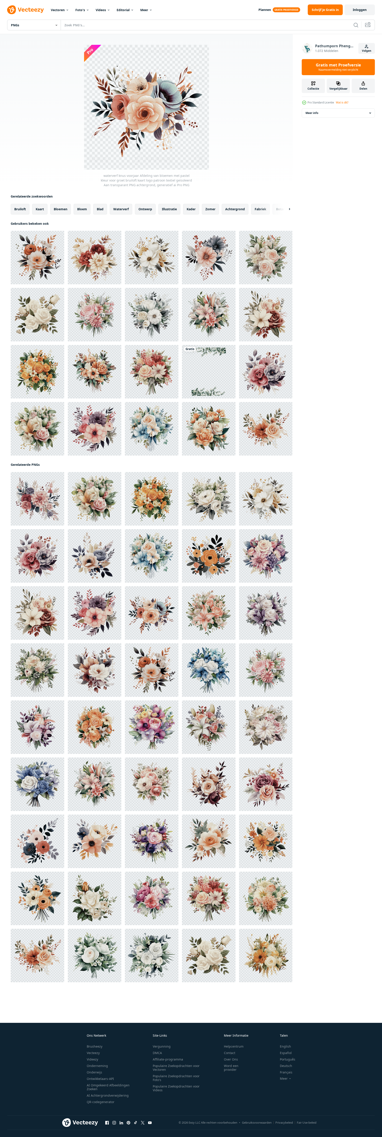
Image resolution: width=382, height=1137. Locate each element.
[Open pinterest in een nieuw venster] (128, 1123)
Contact (229, 1053)
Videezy (92, 1059)
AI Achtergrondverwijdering (108, 1095)
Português (287, 1059)
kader (191, 209)
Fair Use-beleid (306, 1122)
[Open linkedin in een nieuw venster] (121, 1123)
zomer (210, 209)
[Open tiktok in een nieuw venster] (135, 1123)
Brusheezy (94, 1046)
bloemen (60, 209)
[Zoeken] (356, 25)
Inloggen (360, 10)
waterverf (121, 209)
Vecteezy (93, 1053)
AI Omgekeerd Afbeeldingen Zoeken (108, 1087)
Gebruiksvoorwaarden (257, 1122)
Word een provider (231, 1068)
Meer (144, 10)
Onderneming (97, 1066)
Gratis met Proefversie (338, 67)
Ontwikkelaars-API (100, 1079)
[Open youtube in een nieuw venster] (150, 1123)
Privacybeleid (284, 1122)
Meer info (312, 113)
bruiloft (20, 209)
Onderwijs (94, 1072)
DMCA (157, 1053)
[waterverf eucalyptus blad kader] (208, 371)
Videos (101, 10)
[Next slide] (286, 209)
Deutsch (286, 1066)
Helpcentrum (234, 1046)
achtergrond (235, 209)
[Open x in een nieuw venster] (143, 1123)
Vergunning (162, 1046)
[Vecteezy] (25, 9)
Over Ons (231, 1059)
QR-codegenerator (100, 1102)
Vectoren (58, 10)
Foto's (80, 10)
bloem (82, 209)
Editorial (123, 10)
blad (100, 209)
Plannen (264, 10)
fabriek (260, 209)
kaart (40, 209)
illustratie (169, 209)
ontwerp (145, 209)
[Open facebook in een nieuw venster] (107, 1123)
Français (286, 1072)
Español (286, 1053)
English (285, 1046)
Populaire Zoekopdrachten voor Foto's (176, 1078)
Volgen (366, 51)
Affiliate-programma (168, 1059)
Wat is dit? (342, 102)
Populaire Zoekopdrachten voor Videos (176, 1088)
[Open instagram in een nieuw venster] (114, 1123)
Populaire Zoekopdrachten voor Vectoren (176, 1068)
